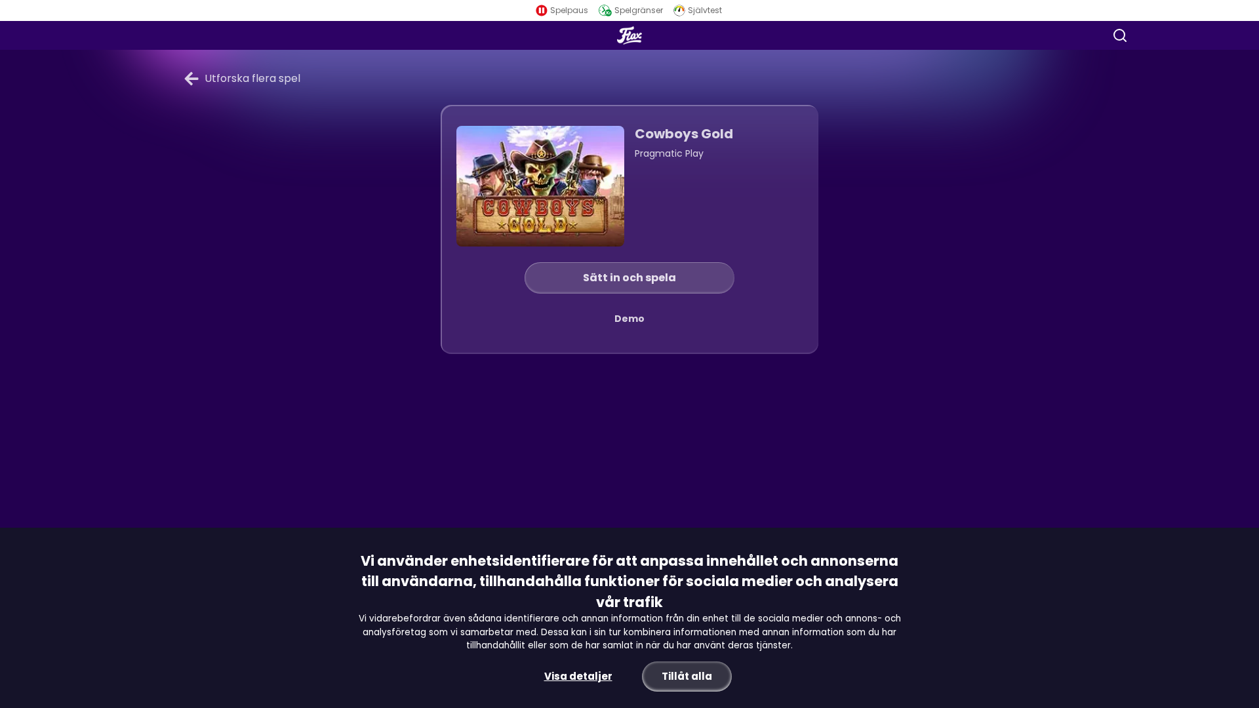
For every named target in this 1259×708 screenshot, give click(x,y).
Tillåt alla (687, 676)
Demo (629, 318)
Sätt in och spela (629, 277)
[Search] (1120, 35)
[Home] (629, 35)
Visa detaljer (578, 676)
